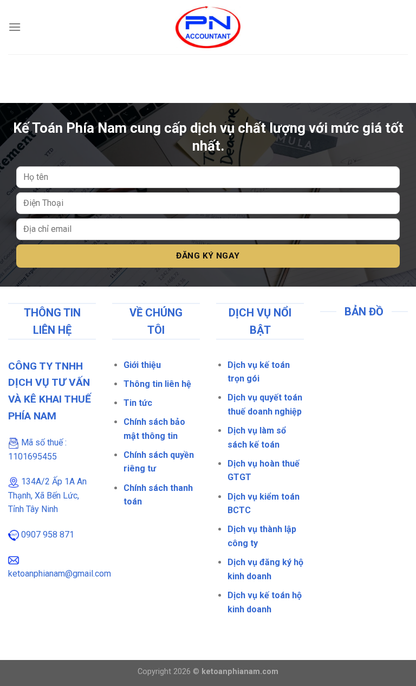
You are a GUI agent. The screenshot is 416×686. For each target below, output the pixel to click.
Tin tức (137, 403)
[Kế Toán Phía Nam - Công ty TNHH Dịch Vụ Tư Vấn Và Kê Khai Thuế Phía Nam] (208, 27)
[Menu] (14, 27)
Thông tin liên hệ (157, 384)
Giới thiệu (142, 365)
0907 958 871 (47, 534)
